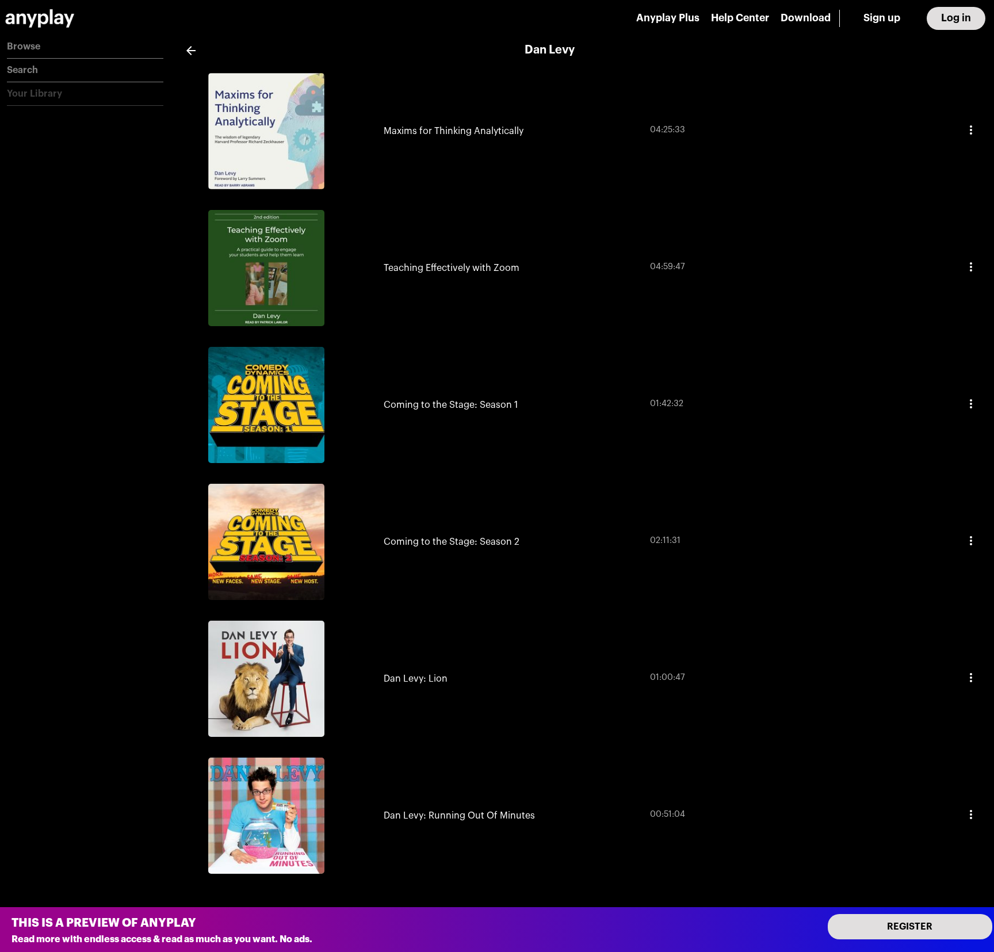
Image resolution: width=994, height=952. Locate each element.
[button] (85, 47)
